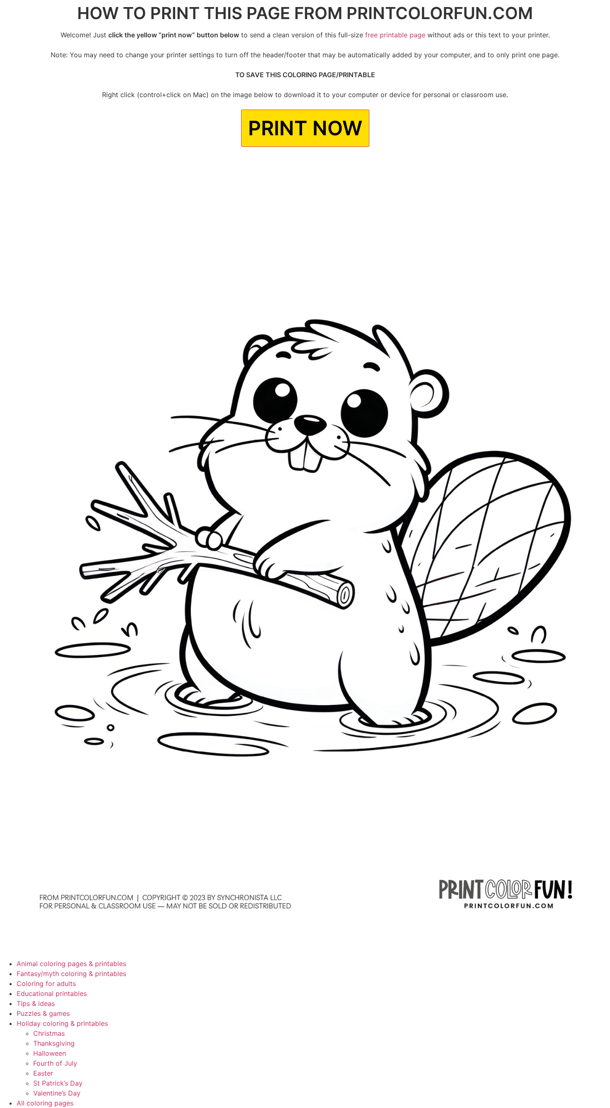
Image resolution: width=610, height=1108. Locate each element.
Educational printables (52, 993)
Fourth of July (55, 1063)
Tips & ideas (36, 1003)
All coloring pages (45, 1103)
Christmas (49, 1033)
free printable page (395, 35)
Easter (43, 1073)
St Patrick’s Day (58, 1083)
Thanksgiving (54, 1043)
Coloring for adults (46, 983)
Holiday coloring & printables (62, 1023)
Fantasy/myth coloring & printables (71, 973)
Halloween (49, 1053)
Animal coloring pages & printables (71, 963)
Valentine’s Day (57, 1093)
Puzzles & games (43, 1013)
